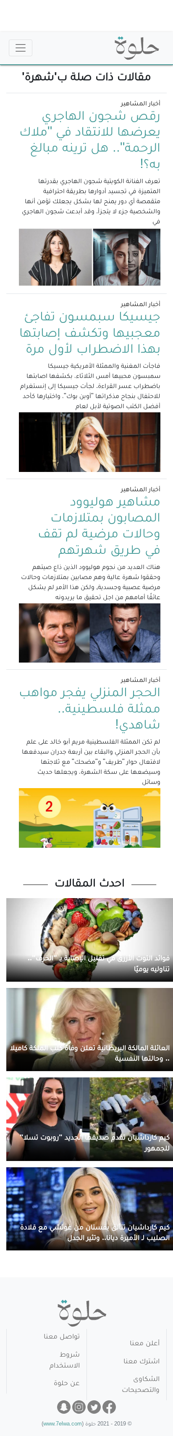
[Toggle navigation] (20, 47)
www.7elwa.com (62, 1425)
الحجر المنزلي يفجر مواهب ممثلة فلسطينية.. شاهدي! (89, 710)
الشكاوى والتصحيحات (141, 1385)
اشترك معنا (141, 1362)
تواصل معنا (62, 1337)
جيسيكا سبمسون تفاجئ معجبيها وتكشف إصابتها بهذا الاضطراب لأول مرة (89, 334)
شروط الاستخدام (65, 1361)
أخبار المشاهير (140, 104)
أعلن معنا (145, 1344)
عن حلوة (67, 1384)
